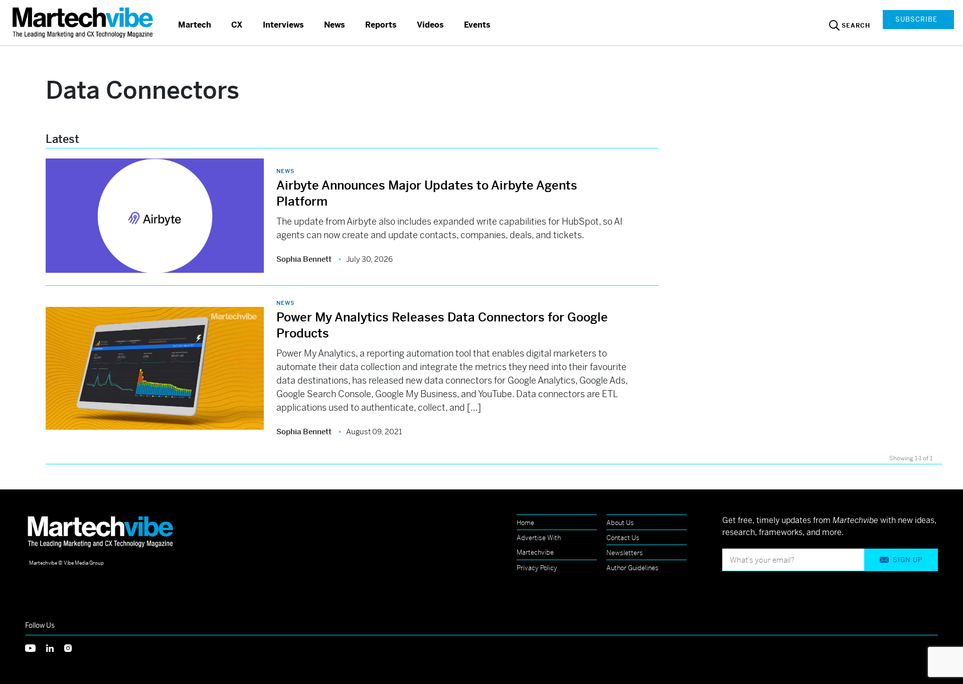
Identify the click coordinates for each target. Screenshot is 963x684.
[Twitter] (35, 647)
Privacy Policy (537, 568)
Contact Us (622, 538)
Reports (381, 25)
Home (525, 523)
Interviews (283, 25)
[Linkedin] (55, 647)
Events (477, 25)
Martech (194, 25)
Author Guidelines (632, 568)
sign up (907, 560)
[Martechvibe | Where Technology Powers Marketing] (84, 22)
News (334, 25)
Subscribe (916, 19)
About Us (620, 523)
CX (237, 25)
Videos (430, 25)
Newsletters (624, 553)
